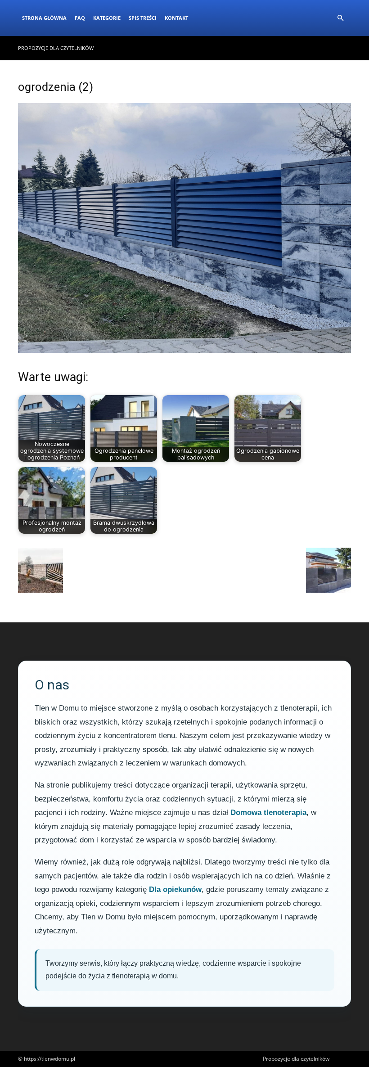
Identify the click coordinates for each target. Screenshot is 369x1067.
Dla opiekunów (175, 889)
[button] (340, 18)
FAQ (80, 17)
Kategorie (107, 17)
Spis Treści (143, 17)
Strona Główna (44, 17)
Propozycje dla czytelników (56, 48)
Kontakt (176, 17)
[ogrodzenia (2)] (184, 350)
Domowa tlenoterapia (268, 812)
